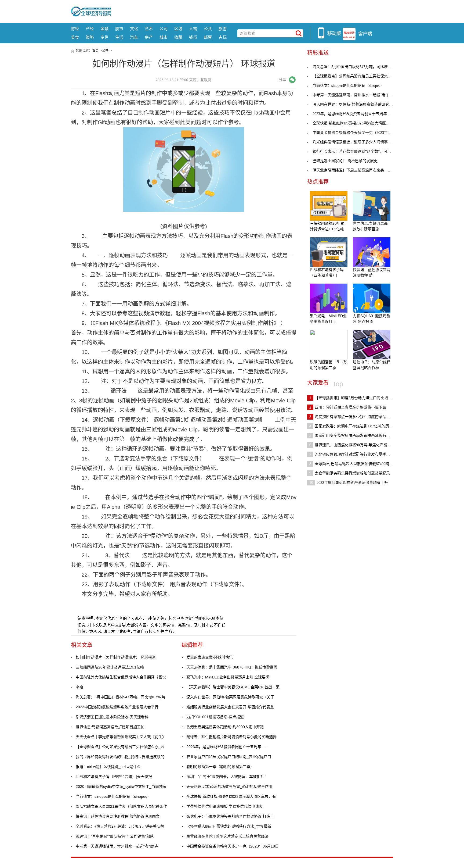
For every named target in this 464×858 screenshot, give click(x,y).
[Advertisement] (252, 11)
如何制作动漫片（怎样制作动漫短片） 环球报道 (116, 657)
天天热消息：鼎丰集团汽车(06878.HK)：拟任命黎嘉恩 (231, 667)
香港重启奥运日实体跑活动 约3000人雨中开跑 (225, 727)
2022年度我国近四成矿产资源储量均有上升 (348, 483)
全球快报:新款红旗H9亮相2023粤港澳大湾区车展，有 (231, 796)
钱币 (193, 37)
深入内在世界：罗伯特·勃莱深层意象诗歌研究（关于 (230, 697)
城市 (164, 37)
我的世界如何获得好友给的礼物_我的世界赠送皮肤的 (120, 757)
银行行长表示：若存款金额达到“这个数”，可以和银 (355, 151)
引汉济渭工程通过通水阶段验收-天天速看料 (112, 717)
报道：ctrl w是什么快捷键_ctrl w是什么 (108, 766)
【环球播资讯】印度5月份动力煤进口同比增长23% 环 (356, 398)
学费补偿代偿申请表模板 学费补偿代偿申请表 (224, 806)
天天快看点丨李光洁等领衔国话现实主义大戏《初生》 (121, 737)
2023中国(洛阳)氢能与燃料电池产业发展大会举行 (117, 707)
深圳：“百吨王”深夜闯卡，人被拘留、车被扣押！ (227, 776)
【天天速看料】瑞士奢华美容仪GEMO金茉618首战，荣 (233, 687)
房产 (149, 37)
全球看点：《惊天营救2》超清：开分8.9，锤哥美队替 (120, 826)
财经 (75, 28)
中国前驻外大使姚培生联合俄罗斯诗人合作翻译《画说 (121, 677)
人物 (193, 28)
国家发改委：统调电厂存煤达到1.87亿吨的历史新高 (354, 426)
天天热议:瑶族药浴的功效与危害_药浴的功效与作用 (229, 786)
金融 (104, 28)
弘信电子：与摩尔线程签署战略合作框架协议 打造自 (230, 816)
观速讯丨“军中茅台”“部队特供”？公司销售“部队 (115, 836)
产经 (90, 28)
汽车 (134, 37)
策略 (90, 37)
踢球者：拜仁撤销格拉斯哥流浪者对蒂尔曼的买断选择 (231, 737)
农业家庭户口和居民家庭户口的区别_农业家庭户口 (228, 757)
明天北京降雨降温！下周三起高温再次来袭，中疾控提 (358, 170)
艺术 (149, 28)
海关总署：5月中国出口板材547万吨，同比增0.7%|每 (120, 697)
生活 (119, 37)
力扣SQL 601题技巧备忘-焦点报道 (215, 717)
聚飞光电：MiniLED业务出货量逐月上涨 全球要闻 (227, 677)
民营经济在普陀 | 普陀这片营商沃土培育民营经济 (227, 836)
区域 (178, 28)
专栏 (104, 37)
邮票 (208, 37)
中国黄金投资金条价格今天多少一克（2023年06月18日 (232, 846)
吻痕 (79, 687)
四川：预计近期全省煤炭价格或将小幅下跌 (347, 407)
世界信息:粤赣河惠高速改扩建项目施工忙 (110, 727)
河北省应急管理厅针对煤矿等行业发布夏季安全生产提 (357, 454)
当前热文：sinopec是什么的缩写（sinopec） (113, 796)
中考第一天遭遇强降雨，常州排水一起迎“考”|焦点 (117, 846)
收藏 (178, 37)
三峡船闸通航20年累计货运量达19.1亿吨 (110, 667)
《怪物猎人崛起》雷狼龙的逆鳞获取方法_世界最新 (228, 826)
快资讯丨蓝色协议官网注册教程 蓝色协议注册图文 (118, 816)
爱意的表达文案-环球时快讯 (209, 657)
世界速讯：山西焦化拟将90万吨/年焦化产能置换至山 (355, 445)
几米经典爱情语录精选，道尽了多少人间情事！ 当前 (356, 142)
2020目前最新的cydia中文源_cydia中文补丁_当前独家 (121, 786)
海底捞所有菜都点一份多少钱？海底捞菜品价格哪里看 (357, 417)
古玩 (223, 37)
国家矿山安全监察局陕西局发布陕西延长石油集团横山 (357, 436)
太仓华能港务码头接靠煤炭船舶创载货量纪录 (349, 473)
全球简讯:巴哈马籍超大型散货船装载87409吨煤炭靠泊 (356, 464)
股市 (119, 28)
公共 (208, 28)
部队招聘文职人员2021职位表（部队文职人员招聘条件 (121, 806)
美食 (75, 37)
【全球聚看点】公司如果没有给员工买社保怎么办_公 (120, 747)
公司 (164, 28)
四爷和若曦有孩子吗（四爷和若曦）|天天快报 (114, 776)
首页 (95, 50)
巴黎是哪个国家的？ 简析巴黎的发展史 (345, 161)
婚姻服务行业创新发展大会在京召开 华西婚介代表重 (230, 707)
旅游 (223, 28)
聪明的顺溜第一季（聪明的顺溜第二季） (220, 766)
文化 (134, 28)
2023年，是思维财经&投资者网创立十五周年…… (227, 747)
